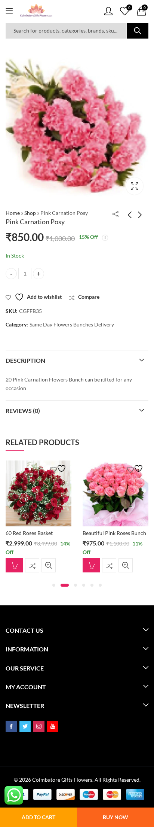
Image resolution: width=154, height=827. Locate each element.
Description (25, 360)
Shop (30, 213)
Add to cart (38, 817)
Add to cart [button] (25, 565)
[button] (54, 585)
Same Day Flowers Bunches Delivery (72, 324)
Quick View (60, 565)
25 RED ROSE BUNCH (120, 533)
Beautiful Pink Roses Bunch (48, 533)
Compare (43, 565)
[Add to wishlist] (70, 468)
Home (13, 213)
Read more (102, 545)
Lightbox (134, 186)
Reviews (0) (23, 410)
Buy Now (115, 817)
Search (137, 31)
